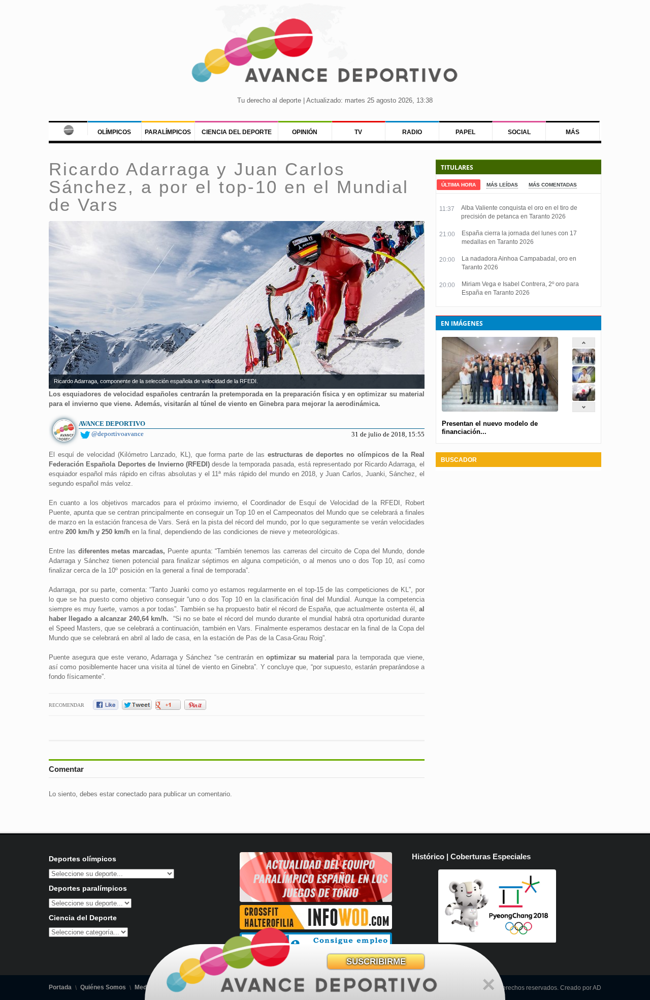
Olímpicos (114, 132)
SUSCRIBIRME (376, 961)
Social (519, 132)
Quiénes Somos (103, 987)
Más (572, 132)
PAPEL (465, 132)
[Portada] (68, 128)
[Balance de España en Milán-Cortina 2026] (583, 381)
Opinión (304, 132)
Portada (60, 987)
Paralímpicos (168, 132)
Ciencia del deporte (237, 132)
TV (358, 132)
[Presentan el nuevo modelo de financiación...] (583, 363)
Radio (412, 132)
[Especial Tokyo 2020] (316, 899)
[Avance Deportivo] (325, 53)
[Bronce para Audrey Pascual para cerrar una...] (583, 398)
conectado (131, 794)
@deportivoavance (117, 434)
